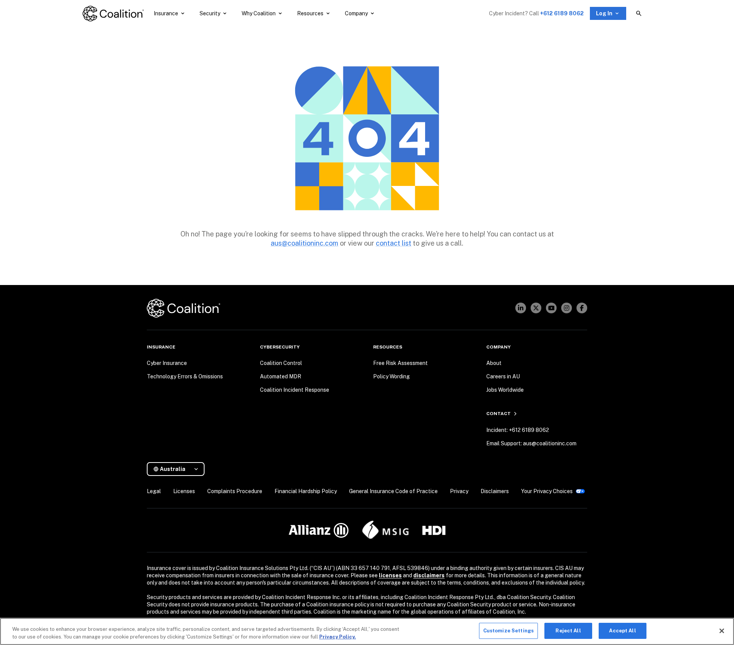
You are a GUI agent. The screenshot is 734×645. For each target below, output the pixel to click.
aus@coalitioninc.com (304, 243)
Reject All (568, 631)
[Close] (721, 630)
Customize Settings (508, 631)
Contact (498, 413)
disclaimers (429, 575)
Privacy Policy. (337, 637)
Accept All (622, 631)
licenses (390, 575)
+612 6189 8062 (562, 13)
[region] (367, 631)
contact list (393, 243)
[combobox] (179, 469)
